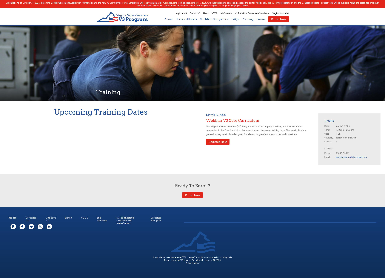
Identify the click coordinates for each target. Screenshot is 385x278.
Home (13, 217)
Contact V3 (195, 13)
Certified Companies (214, 19)
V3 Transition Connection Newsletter (252, 13)
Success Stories (186, 19)
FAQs (235, 19)
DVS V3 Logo (122, 17)
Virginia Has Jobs (281, 13)
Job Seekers (226, 13)
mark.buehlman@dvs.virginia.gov (351, 157)
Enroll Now (278, 19)
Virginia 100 (181, 13)
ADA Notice (192, 263)
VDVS (214, 13)
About (168, 19)
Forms (261, 19)
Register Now (218, 141)
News (206, 13)
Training (248, 19)
